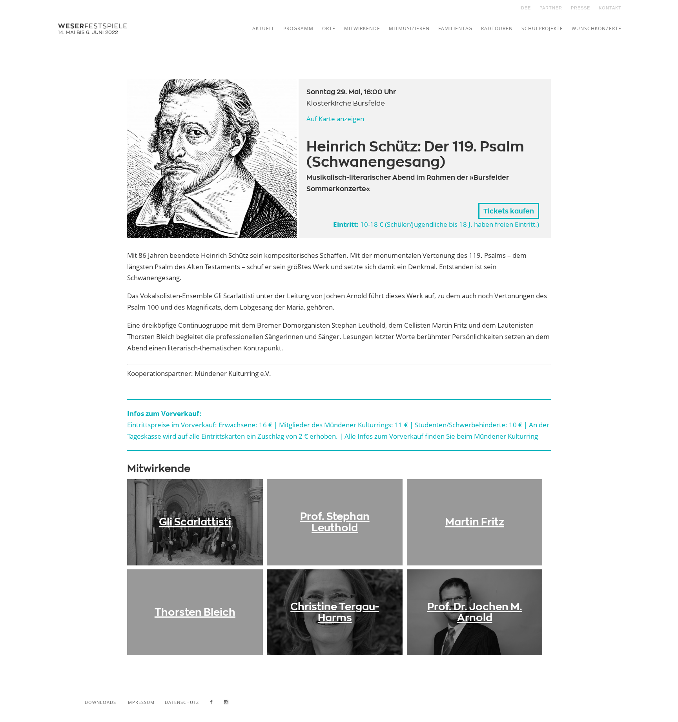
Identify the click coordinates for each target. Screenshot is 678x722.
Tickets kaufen (508, 211)
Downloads (100, 702)
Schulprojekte (542, 28)
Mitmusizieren (409, 28)
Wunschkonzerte (597, 28)
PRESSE (580, 7)
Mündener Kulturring (506, 436)
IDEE (525, 7)
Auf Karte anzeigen (335, 118)
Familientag (455, 28)
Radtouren (497, 28)
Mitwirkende (362, 28)
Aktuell (263, 28)
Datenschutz (182, 702)
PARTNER (550, 7)
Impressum (140, 702)
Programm (298, 28)
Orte (328, 28)
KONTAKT (610, 7)
